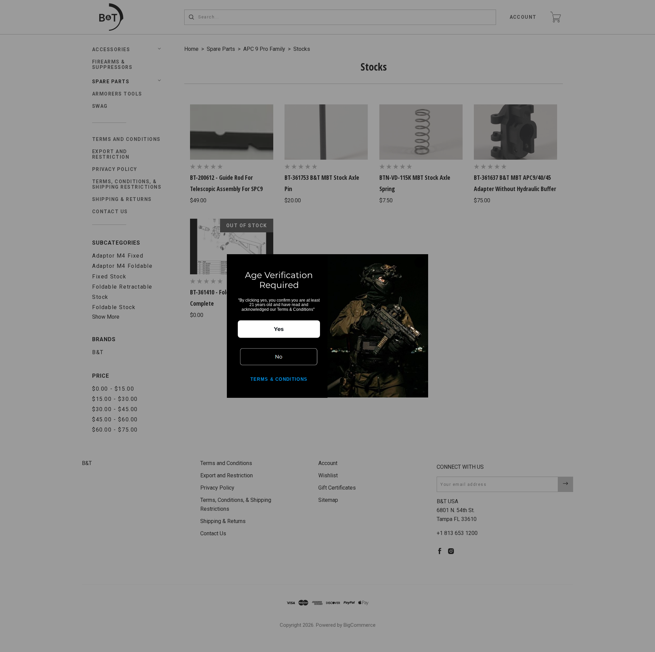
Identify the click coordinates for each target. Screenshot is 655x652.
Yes (279, 329)
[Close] (420, 262)
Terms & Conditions (278, 379)
